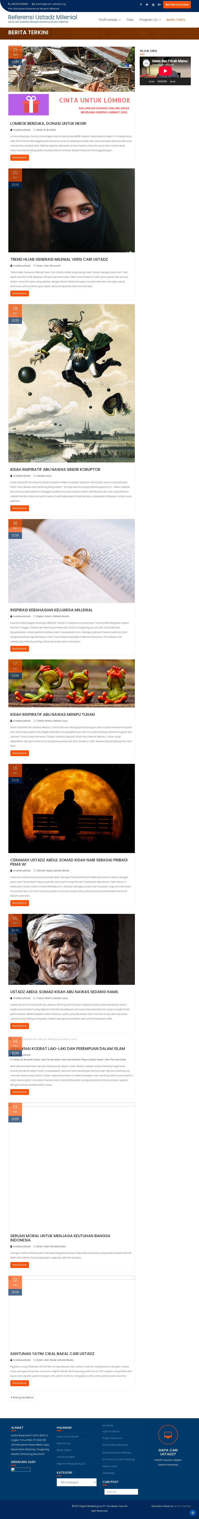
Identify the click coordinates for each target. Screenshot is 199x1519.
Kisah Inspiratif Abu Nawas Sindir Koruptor (55, 469)
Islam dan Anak (43, 1059)
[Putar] (145, 81)
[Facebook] (141, 5)
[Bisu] (180, 81)
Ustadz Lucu (44, 476)
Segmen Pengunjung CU (71, 1463)
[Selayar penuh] (186, 81)
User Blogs (108, 1473)
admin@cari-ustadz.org (51, 4)
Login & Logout (110, 1431)
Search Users (110, 1466)
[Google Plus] (159, 5)
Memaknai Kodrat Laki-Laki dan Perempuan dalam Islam (67, 1048)
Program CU (149, 19)
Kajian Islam (44, 616)
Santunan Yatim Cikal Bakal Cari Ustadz (52, 1353)
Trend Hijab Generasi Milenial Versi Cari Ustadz (59, 259)
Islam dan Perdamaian (111, 1059)
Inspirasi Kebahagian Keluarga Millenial (51, 610)
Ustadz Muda (61, 616)
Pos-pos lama (23, 1397)
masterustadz (22, 130)
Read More (20, 157)
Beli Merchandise (177, 4)
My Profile (107, 1425)
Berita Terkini (176, 19)
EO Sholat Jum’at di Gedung (118, 1459)
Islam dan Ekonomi (49, 265)
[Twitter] (147, 5)
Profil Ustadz (108, 19)
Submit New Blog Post (115, 1445)
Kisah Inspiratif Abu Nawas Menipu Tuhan (52, 714)
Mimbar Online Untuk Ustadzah (46, 8)
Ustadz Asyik (44, 870)
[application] (165, 71)
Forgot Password (112, 1438)
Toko (130, 19)
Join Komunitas (66, 1457)
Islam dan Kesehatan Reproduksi (75, 1059)
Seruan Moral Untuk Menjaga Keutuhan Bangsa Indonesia (60, 1238)
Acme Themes (182, 1506)
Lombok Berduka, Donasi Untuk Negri (48, 123)
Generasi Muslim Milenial (116, 1452)
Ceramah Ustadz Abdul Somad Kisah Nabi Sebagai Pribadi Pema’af (69, 862)
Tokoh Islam (44, 721)
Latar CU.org (64, 1443)
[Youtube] (153, 5)
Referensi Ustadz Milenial (42, 17)
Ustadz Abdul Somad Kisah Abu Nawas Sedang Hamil (64, 992)
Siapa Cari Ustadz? (68, 1436)
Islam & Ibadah (46, 130)
